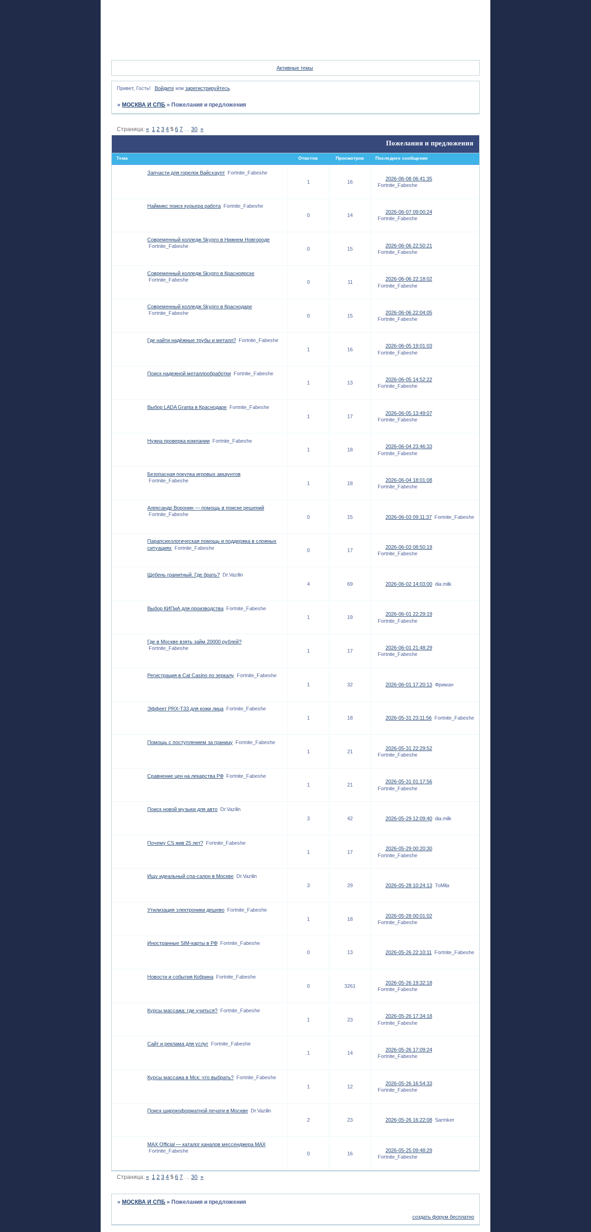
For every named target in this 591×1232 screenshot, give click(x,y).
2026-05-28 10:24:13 (409, 885)
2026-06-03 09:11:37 (409, 517)
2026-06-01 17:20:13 (409, 684)
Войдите (164, 88)
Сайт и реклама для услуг (177, 1043)
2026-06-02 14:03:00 (409, 584)
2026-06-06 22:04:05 (409, 312)
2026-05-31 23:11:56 (409, 718)
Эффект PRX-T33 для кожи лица (185, 708)
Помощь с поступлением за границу (190, 742)
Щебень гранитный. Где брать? (183, 574)
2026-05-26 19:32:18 (409, 983)
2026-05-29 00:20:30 (409, 848)
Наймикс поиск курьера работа (184, 206)
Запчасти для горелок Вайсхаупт (186, 172)
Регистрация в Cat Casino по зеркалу (190, 675)
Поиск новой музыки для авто (182, 809)
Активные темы (295, 68)
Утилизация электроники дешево (185, 910)
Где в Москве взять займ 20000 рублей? (194, 641)
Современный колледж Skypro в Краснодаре (199, 306)
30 (194, 129)
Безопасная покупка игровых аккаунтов (194, 474)
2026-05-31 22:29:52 (409, 748)
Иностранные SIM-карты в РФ (182, 943)
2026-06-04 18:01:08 (409, 480)
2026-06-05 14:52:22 (409, 379)
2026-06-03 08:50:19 (409, 547)
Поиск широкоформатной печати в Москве (197, 1110)
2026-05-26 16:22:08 (409, 1120)
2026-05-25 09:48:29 (409, 1150)
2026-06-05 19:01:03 (409, 346)
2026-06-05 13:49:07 (409, 413)
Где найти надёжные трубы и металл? (191, 340)
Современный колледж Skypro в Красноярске (200, 273)
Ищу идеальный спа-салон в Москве (190, 876)
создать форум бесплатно (443, 1217)
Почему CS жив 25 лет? (175, 843)
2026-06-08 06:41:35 (409, 178)
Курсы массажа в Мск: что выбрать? (190, 1077)
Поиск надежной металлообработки (189, 373)
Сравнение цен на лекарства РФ (185, 776)
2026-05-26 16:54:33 (409, 1083)
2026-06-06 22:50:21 (409, 245)
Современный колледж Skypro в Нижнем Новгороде (208, 239)
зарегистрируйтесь (207, 88)
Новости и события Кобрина (180, 977)
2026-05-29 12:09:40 (409, 818)
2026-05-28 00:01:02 (409, 916)
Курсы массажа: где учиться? (182, 1010)
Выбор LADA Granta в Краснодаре (187, 407)
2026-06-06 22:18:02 (409, 279)
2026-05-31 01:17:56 (409, 781)
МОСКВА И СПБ (143, 105)
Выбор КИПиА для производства (185, 608)
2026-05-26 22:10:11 (409, 952)
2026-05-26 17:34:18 (409, 1016)
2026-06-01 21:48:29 (409, 647)
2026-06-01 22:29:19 (409, 614)
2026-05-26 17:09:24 (409, 1049)
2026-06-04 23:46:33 (409, 446)
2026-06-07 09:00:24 (409, 212)
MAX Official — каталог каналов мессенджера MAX (206, 1144)
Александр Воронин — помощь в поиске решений (205, 508)
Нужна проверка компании (178, 441)
